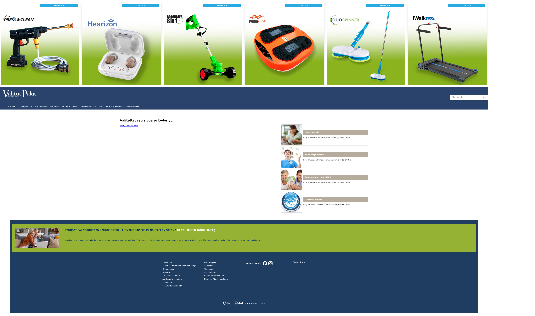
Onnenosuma (41, 106)
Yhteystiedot (209, 266)
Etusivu (11, 106)
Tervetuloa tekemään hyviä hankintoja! (179, 266)
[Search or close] (484, 97)
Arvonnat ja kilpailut (171, 276)
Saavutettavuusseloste (214, 276)
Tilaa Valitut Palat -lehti (172, 286)
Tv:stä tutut (167, 262)
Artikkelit (54, 106)
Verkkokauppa (25, 106)
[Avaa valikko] (3, 106)
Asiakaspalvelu (89, 106)
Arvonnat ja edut (70, 106)
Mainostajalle (132, 106)
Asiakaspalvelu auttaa (172, 279)
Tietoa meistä (168, 282)
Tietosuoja (208, 269)
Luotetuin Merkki (114, 106)
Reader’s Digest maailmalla (216, 279)
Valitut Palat (299, 262)
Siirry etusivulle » (129, 125)
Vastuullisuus (210, 272)
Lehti (101, 106)
